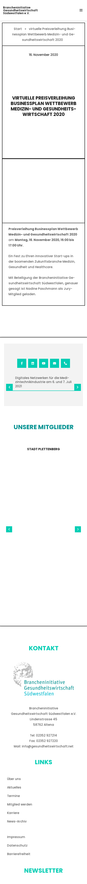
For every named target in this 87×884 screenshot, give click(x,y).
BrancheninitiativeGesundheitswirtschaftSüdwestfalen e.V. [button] (20, 10)
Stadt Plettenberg (43, 449)
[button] (81, 10)
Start (18, 29)
